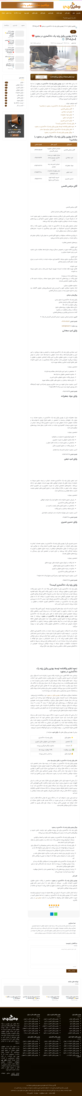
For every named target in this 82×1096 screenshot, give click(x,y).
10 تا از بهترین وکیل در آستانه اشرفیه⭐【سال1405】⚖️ (72, 997)
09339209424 (15, 1075)
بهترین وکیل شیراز (74, 1030)
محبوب (23, 25)
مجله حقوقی (9, 13)
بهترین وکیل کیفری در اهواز (51, 1028)
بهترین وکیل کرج (74, 1023)
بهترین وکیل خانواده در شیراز (71, 1050)
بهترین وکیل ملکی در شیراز (31, 1026)
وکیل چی (78, 13)
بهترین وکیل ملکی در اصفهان (30, 1028)
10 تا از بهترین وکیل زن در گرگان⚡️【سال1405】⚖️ (13, 997)
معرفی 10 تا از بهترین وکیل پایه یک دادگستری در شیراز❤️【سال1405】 (9, 50)
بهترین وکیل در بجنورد (53, 695)
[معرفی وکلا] (53, 77)
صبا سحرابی (73, 43)
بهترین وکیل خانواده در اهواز (71, 1046)
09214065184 (66, 321)
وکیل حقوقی (34, 13)
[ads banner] (14, 126)
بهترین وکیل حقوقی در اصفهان (30, 1055)
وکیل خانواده (59, 13)
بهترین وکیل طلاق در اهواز (51, 1050)
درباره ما (36, 1093)
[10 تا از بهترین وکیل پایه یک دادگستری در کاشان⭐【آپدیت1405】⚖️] (31, 990)
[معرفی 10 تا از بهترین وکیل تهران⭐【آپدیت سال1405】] (19, 34)
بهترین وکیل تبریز (74, 1026)
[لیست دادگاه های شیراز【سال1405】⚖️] (19, 66)
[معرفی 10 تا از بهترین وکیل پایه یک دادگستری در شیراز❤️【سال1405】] (19, 50)
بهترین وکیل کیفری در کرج (51, 1021)
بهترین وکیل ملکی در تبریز (31, 1023)
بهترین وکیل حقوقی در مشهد (30, 1053)
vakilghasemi (66, 326)
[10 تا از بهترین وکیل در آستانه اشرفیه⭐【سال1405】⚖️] (70, 990)
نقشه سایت (52, 1093)
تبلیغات (3, 13)
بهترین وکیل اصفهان (73, 1033)
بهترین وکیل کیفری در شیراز (51, 1023)
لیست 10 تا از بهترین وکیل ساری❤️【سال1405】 (9, 41)
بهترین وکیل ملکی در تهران (31, 1019)
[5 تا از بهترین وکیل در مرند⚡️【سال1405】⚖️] (50, 990)
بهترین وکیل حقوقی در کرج (31, 1043)
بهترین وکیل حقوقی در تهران (30, 1041)
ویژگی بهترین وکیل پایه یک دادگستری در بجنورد (58, 132)
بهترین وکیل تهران (74, 1019)
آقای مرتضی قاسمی (66, 109)
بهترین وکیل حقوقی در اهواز (30, 1050)
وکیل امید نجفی (67, 118)
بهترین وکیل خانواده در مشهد (71, 1053)
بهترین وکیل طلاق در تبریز (51, 1046)
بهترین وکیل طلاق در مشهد (51, 1053)
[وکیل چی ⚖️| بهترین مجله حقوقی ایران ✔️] (72, 5)
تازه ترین (15, 25)
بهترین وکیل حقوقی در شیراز (30, 1048)
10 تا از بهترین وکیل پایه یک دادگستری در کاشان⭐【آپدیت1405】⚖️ (31, 997)
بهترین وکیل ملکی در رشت (31, 1033)
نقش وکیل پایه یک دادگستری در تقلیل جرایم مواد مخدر (56, 129)
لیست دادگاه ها (17, 13)
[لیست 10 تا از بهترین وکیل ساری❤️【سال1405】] (19, 43)
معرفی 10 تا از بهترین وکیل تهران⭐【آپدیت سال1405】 (9, 33)
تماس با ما (30, 1093)
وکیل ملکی (67, 13)
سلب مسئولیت (43, 1093)
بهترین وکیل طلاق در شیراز (51, 1048)
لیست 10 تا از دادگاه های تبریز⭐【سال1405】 (9, 58)
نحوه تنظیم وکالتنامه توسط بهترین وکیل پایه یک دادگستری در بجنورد (54, 126)
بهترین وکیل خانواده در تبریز (71, 1048)
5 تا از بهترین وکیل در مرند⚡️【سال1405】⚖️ (52, 997)
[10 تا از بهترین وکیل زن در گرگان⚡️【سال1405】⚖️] (12, 990)
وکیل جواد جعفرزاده (66, 115)
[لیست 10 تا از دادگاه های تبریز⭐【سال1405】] (19, 59)
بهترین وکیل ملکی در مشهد (30, 1030)
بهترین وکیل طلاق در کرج (51, 1043)
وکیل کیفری (50, 13)
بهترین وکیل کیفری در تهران (51, 1019)
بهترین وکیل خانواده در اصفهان (74, 1056)
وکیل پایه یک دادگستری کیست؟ (65, 123)
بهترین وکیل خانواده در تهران (71, 1041)
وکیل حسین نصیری (66, 121)
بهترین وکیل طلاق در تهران (51, 1041)
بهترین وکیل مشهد (74, 1028)
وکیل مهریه (26, 13)
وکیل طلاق (43, 13)
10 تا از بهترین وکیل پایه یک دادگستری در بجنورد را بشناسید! (56, 106)
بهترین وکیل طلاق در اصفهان (50, 1055)
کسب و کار (20, 105)
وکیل (74, 13)
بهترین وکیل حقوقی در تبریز (30, 1046)
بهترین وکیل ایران (74, 1021)
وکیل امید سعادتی (67, 112)
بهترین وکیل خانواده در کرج (71, 1043)
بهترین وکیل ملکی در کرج (31, 1021)
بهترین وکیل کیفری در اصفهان (50, 1026)
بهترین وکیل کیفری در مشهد (50, 1033)
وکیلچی (74, 26)
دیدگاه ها (6, 25)
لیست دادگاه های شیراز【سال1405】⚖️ (10, 65)
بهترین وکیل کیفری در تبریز (51, 1030)
